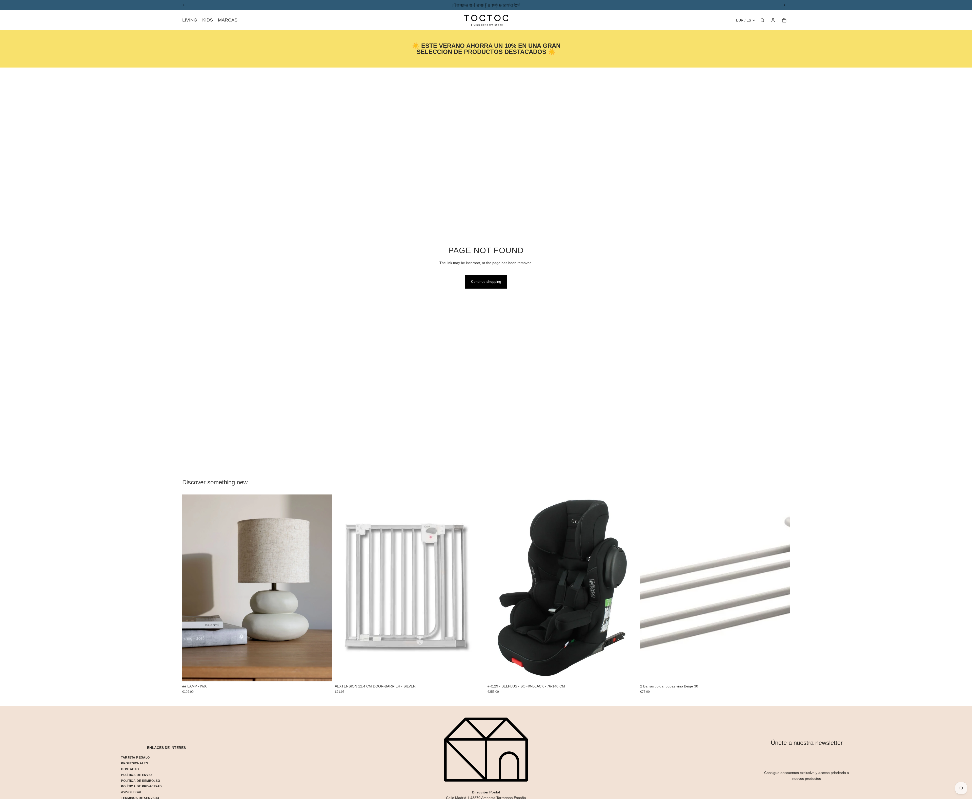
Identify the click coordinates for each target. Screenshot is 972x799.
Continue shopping (486, 281)
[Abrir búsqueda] (762, 20)
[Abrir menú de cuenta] (773, 20)
